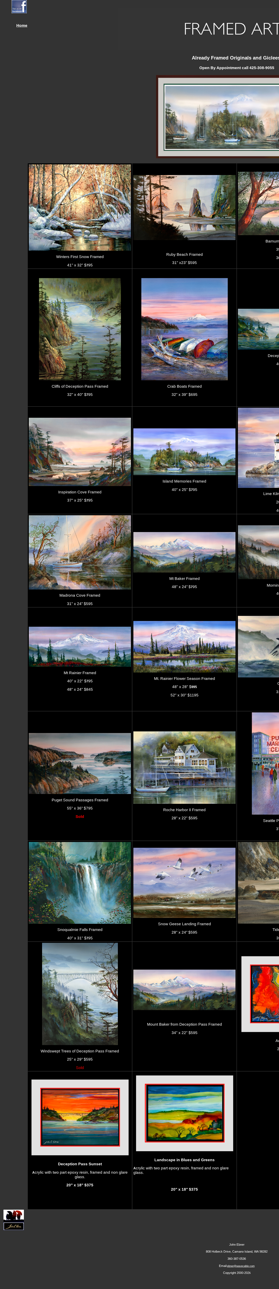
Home (21, 25)
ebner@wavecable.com (241, 1266)
